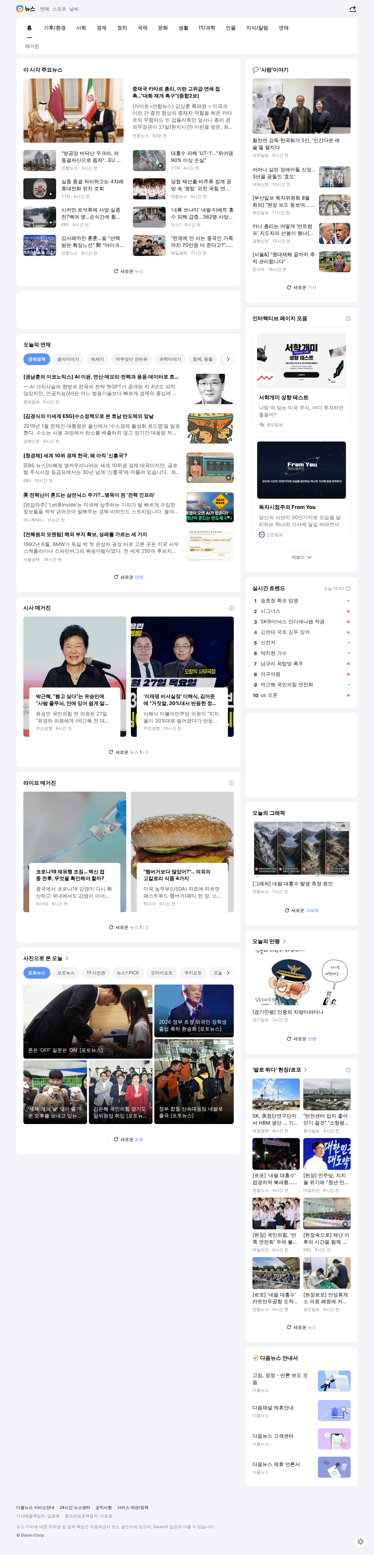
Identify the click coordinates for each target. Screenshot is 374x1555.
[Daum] (20, 9)
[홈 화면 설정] (360, 1541)
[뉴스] (30, 9)
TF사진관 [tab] (95, 972)
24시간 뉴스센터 (75, 1507)
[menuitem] (29, 28)
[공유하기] (352, 9)
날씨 (74, 9)
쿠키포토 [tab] (193, 972)
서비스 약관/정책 (132, 1507)
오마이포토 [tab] (162, 972)
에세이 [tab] (97, 359)
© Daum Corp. (30, 1535)
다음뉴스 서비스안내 (35, 1507)
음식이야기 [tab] (68, 359)
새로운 (131, 271)
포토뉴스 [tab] (37, 972)
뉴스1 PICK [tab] (128, 972)
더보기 (298, 557)
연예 (44, 9)
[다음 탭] (228, 359)
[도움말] (231, 608)
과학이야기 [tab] (170, 359)
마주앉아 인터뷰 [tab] (132, 359)
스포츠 (59, 9)
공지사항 (104, 1507)
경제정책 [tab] (37, 359)
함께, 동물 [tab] (203, 359)
